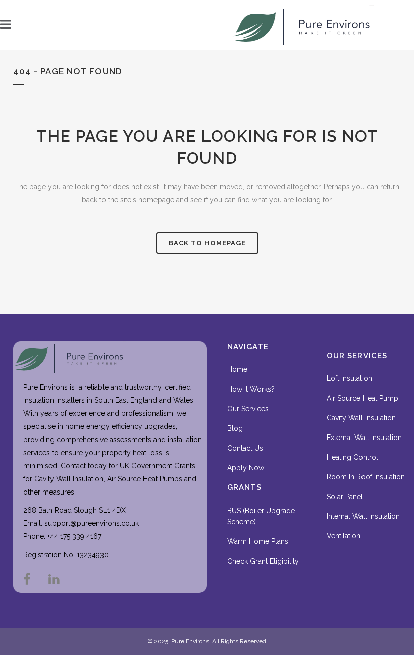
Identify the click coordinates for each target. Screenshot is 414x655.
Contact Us (245, 448)
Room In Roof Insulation (366, 477)
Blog (235, 428)
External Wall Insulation (364, 437)
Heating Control (352, 457)
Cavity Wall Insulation (361, 418)
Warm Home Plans (257, 541)
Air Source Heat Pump (362, 398)
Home (237, 369)
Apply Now (245, 468)
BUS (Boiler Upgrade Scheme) (261, 516)
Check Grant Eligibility (263, 561)
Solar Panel (345, 497)
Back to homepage (207, 243)
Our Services (248, 409)
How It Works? (251, 389)
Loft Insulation (349, 378)
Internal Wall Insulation (363, 516)
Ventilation (343, 536)
